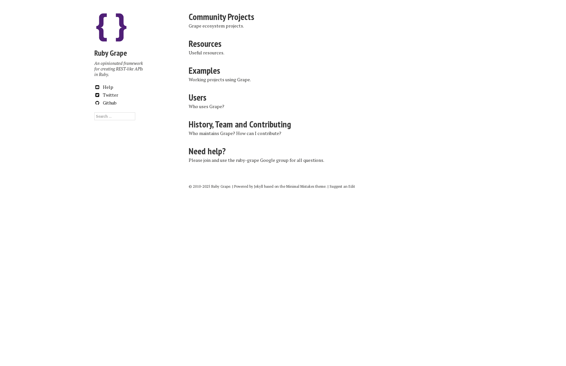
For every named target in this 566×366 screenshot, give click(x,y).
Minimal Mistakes (300, 186)
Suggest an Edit (342, 186)
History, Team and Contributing (240, 124)
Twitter (110, 95)
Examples (204, 70)
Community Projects (221, 16)
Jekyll (258, 186)
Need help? (207, 151)
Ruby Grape (110, 53)
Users (197, 97)
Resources (205, 43)
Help (107, 87)
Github (109, 103)
